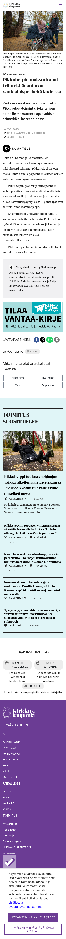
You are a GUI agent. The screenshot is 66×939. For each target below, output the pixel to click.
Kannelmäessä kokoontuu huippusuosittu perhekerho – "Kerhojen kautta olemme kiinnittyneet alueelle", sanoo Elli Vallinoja (32, 558)
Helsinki (7, 791)
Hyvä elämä (9, 747)
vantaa (33, 351)
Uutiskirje (35, 686)
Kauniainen (9, 803)
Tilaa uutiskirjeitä (12, 841)
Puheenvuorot (11, 753)
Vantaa (7, 809)
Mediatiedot (9, 829)
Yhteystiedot (10, 823)
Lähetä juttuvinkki (50, 664)
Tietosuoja (8, 835)
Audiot (7, 765)
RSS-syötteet (11, 776)
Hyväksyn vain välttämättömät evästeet (33, 929)
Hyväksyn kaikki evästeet (33, 917)
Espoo (7, 797)
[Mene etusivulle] (19, 714)
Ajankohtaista (11, 742)
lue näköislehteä (15, 847)
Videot (6, 771)
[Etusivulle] (12, 4)
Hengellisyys (10, 759)
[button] (36, 340)
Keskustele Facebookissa (19, 664)
